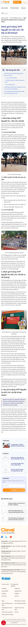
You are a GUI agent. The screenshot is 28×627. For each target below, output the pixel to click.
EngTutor (17, 593)
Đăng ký (25, 2)
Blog (3, 601)
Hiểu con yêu (4, 18)
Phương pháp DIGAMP (14, 585)
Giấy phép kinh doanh (7, 614)
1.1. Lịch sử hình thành (11, 78)
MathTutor (17, 588)
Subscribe (14, 490)
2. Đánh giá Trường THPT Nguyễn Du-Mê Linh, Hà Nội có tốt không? (14, 88)
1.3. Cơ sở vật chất (9, 84)
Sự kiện (17, 596)
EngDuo (4, 593)
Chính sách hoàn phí (7, 612)
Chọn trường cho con (16, 18)
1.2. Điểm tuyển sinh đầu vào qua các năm (14, 81)
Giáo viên (4, 596)
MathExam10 (18, 591)
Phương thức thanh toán (7, 608)
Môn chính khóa (14, 8)
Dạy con (23, 8)
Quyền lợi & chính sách (19, 608)
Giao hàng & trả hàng (20, 603)
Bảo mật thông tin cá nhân (7, 604)
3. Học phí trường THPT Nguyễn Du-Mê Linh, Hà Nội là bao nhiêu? (14, 92)
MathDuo (4, 588)
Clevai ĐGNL (5, 591)
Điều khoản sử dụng (20, 601)
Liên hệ (16, 612)
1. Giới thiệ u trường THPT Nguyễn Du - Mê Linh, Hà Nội (14, 74)
